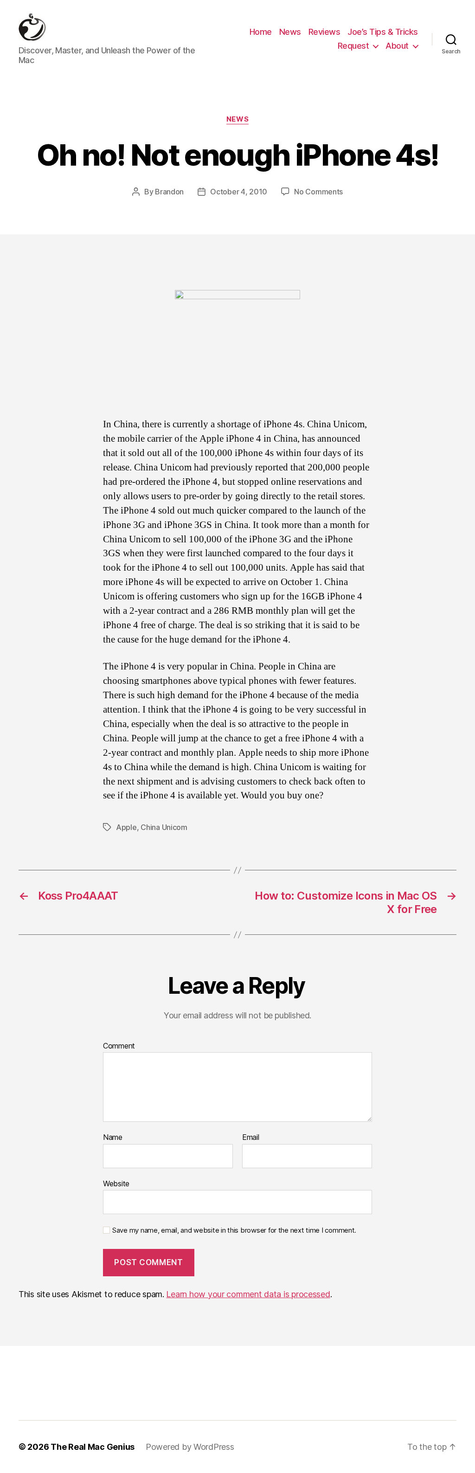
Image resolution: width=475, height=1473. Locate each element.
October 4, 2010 (238, 191)
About (397, 46)
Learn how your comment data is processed (248, 1294)
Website (116, 1183)
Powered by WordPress (190, 1447)
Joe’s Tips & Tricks (382, 32)
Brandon (169, 191)
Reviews (324, 32)
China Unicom (164, 827)
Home (261, 32)
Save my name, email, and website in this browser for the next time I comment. (234, 1230)
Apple (126, 827)
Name (112, 1137)
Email (250, 1137)
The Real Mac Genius (93, 1447)
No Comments (318, 191)
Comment (119, 1046)
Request (353, 46)
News (290, 32)
